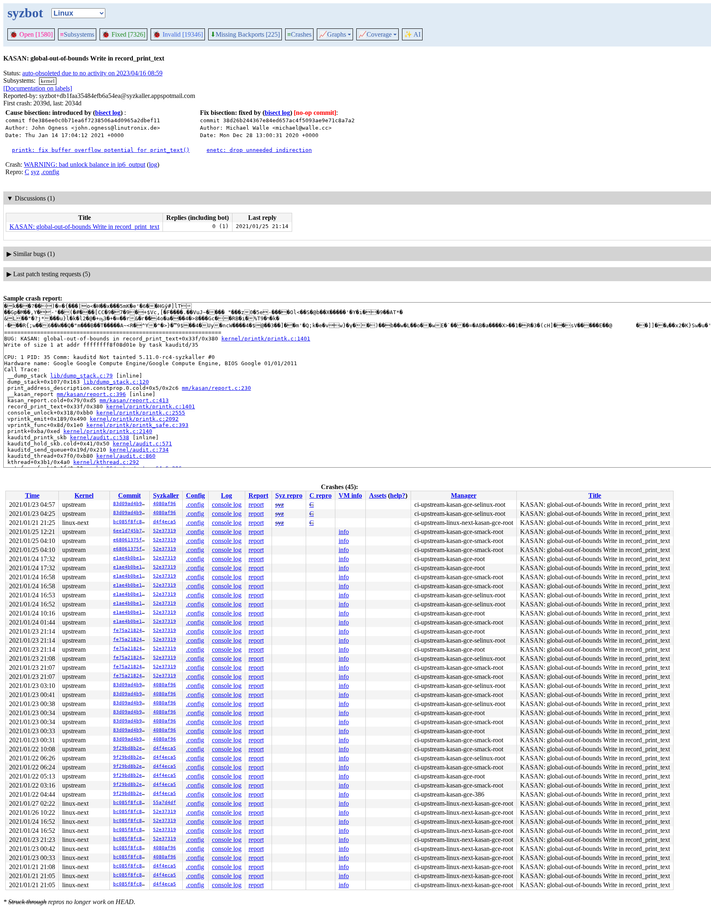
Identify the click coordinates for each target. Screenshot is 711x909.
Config (195, 495)
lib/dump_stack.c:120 (116, 382)
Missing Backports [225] (245, 34)
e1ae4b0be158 (130, 558)
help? (397, 495)
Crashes (299, 34)
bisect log (108, 112)
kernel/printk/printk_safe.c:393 (137, 425)
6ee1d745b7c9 (130, 531)
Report (258, 495)
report (256, 504)
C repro (320, 495)
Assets (377, 495)
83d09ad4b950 (130, 503)
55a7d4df (164, 802)
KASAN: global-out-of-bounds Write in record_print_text (84, 226)
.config (50, 171)
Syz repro (288, 495)
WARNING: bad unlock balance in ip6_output (84, 164)
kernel (48, 81)
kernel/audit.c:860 (126, 456)
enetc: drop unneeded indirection (259, 150)
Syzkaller (166, 495)
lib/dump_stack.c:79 (81, 376)
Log (226, 495)
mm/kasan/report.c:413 (134, 400)
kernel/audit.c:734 (139, 450)
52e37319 (164, 531)
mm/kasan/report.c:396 (91, 394)
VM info (350, 495)
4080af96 (164, 503)
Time (32, 495)
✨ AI (412, 34)
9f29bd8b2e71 (130, 748)
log (153, 164)
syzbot (25, 12)
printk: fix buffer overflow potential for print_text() (101, 150)
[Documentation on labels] (37, 88)
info (344, 531)
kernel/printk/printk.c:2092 (134, 419)
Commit (129, 495)
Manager (463, 495)
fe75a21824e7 (130, 630)
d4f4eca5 (164, 521)
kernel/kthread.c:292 (106, 462)
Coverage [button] (375, 34)
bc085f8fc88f (130, 521)
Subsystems (77, 34)
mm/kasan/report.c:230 (216, 388)
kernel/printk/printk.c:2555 (140, 413)
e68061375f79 (130, 540)
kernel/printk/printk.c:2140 (107, 431)
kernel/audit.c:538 (99, 437)
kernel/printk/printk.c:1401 (265, 339)
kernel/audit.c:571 (142, 444)
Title (594, 495)
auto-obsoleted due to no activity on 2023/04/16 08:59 (92, 73)
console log (227, 504)
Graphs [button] (332, 34)
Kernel (83, 495)
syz (35, 171)
